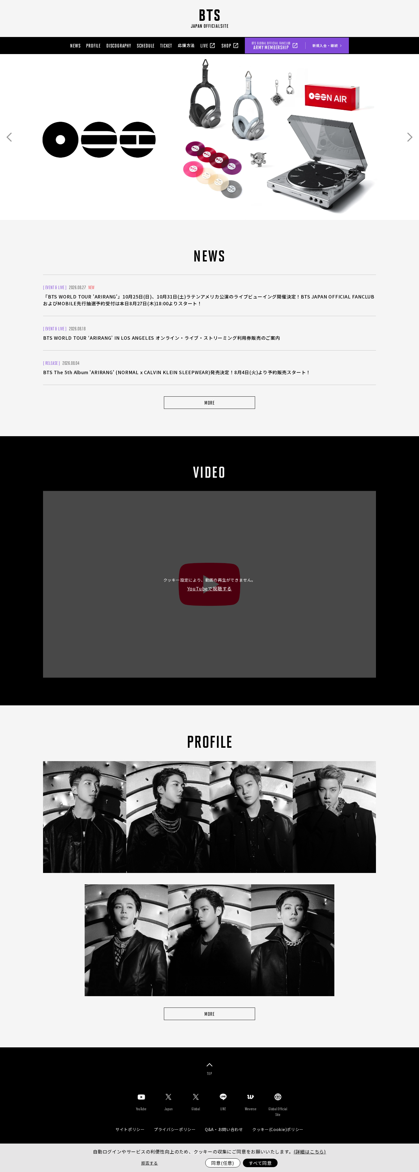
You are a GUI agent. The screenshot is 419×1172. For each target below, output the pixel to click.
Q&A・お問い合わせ (224, 1129)
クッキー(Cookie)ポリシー (278, 1129)
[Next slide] (410, 137)
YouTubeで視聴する (209, 588)
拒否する (149, 1163)
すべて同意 (260, 1162)
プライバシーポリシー (175, 1129)
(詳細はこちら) (310, 1151)
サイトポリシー (130, 1129)
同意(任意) (222, 1162)
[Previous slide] (9, 137)
